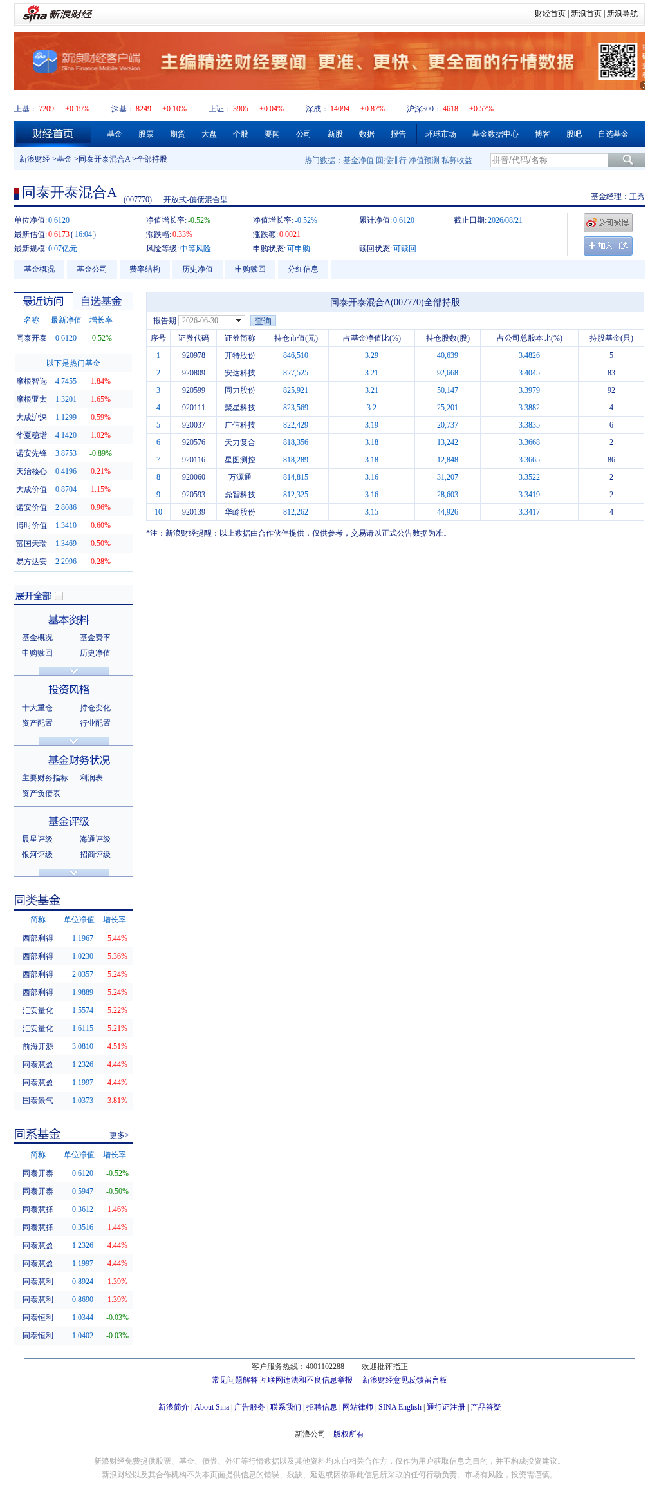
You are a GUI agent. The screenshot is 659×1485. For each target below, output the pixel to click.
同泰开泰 (31, 338)
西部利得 (38, 938)
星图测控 (240, 459)
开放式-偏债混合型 (195, 199)
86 (611, 459)
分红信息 (303, 269)
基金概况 (39, 269)
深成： (317, 108)
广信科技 (240, 425)
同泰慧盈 (38, 1064)
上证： (220, 108)
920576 (193, 442)
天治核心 (31, 471)
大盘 (209, 133)
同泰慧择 (38, 1209)
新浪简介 (173, 1407)
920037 (193, 425)
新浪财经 (34, 159)
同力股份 (240, 390)
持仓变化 (95, 707)
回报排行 (391, 160)
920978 (193, 355)
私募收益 (456, 160)
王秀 (637, 196)
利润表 (91, 777)
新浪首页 (586, 13)
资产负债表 (41, 793)
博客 (542, 133)
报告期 (164, 320)
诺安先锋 (31, 453)
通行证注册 (446, 1407)
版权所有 (348, 1434)
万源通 (240, 477)
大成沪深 (31, 417)
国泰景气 (38, 1100)
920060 (193, 477)
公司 (303, 133)
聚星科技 (240, 407)
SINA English (400, 1407)
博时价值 (31, 525)
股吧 (574, 133)
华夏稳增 (31, 435)
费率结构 (144, 269)
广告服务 (249, 1407)
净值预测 (424, 160)
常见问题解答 (235, 1380)
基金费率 (95, 637)
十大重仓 (37, 707)
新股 (335, 133)
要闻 (272, 133)
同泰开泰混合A (104, 159)
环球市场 (440, 133)
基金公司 (92, 269)
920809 (193, 372)
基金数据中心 (495, 133)
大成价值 (31, 489)
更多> (119, 1135)
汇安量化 (38, 1010)
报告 (398, 133)
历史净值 (197, 269)
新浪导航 (622, 13)
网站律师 (357, 1407)
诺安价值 (31, 507)
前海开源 (38, 1046)
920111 (193, 407)
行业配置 (95, 723)
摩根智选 (31, 381)
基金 (114, 133)
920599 (193, 390)
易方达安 (31, 561)
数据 (367, 133)
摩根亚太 (31, 399)
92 (611, 390)
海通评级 (95, 839)
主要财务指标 (45, 777)
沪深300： (424, 108)
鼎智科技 (240, 494)
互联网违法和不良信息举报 (306, 1380)
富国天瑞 (31, 543)
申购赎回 (250, 269)
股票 (146, 133)
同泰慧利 (38, 1281)
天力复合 (240, 442)
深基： (123, 108)
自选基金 (613, 133)
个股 (240, 133)
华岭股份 (240, 511)
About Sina (211, 1407)
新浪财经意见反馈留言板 (404, 1380)
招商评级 (95, 854)
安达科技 (240, 372)
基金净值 (358, 160)
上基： (25, 108)
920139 (193, 511)
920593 (193, 494)
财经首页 (550, 13)
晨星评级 (37, 839)
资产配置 (37, 723)
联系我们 (285, 1407)
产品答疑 (485, 1407)
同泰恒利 (38, 1317)
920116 (193, 459)
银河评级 (37, 854)
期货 (177, 133)
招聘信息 (321, 1407)
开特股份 (240, 355)
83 (611, 372)
